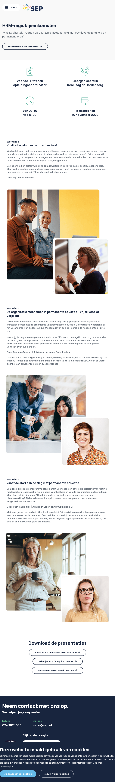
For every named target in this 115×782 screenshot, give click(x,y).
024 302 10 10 (12, 725)
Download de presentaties (23, 46)
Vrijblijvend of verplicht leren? (55, 661)
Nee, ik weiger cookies (56, 773)
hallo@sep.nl (42, 725)
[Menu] (11, 7)
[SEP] (33, 7)
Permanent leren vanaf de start (56, 670)
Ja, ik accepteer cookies (18, 773)
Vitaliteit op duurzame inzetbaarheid (56, 652)
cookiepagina (6, 766)
